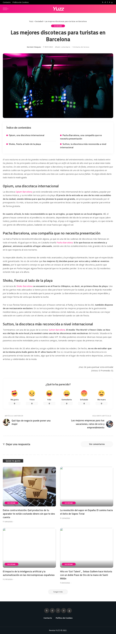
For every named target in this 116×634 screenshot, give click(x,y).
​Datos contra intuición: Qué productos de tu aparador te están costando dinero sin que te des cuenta (29, 513)
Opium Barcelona (24, 191)
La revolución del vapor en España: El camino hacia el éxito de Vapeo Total (86, 512)
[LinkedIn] (112, 2)
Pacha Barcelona (65, 242)
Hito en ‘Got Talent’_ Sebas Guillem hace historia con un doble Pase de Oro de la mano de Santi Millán (86, 575)
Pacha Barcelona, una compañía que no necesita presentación (81, 137)
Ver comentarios (97, 444)
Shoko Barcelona (25, 286)
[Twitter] (105, 2)
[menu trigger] (6, 9)
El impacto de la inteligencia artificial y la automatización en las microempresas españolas (29, 573)
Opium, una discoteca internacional (26, 135)
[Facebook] (103, 2)
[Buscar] (110, 9)
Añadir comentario (62, 47)
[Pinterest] (107, 2)
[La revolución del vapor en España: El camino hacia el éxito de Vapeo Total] (86, 486)
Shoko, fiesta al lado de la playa (25, 144)
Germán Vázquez (34, 47)
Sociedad (58, 26)
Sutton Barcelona (57, 329)
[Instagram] (109, 2)
